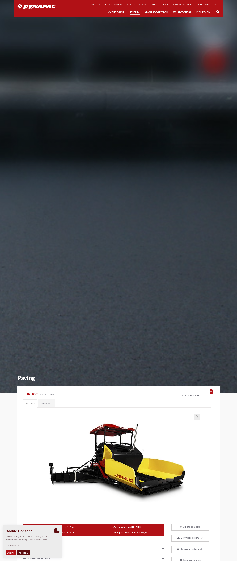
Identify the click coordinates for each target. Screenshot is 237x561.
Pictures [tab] (30, 403)
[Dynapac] (39, 7)
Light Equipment (156, 11)
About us (95, 5)
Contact (143, 5)
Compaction (116, 11)
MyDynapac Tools (183, 5)
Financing (203, 11)
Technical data (93, 548)
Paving (135, 11)
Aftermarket (182, 11)
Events (165, 5)
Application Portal (114, 5)
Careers (131, 5)
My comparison (196, 395)
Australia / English (209, 5)
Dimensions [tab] (46, 403)
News (154, 5)
